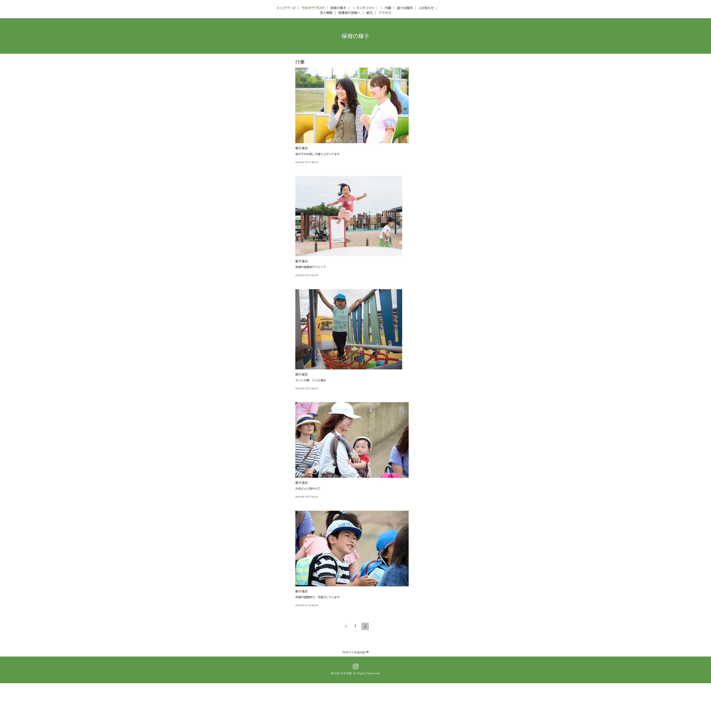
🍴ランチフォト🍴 (365, 8)
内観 (388, 8)
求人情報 (326, 13)
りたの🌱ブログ (313, 8)
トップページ (286, 8)
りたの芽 (346, 673)
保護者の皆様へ (349, 13)
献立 (369, 13)
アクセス (385, 13)
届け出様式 (405, 8)
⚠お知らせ (426, 8)
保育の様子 (338, 8)
